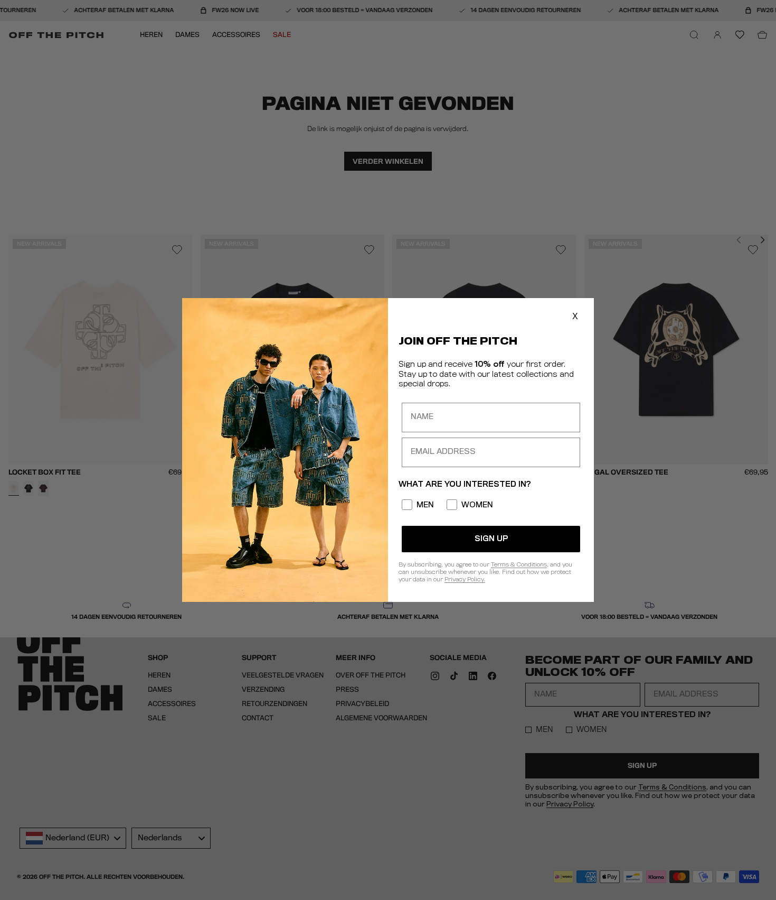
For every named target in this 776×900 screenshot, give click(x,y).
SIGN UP (491, 539)
